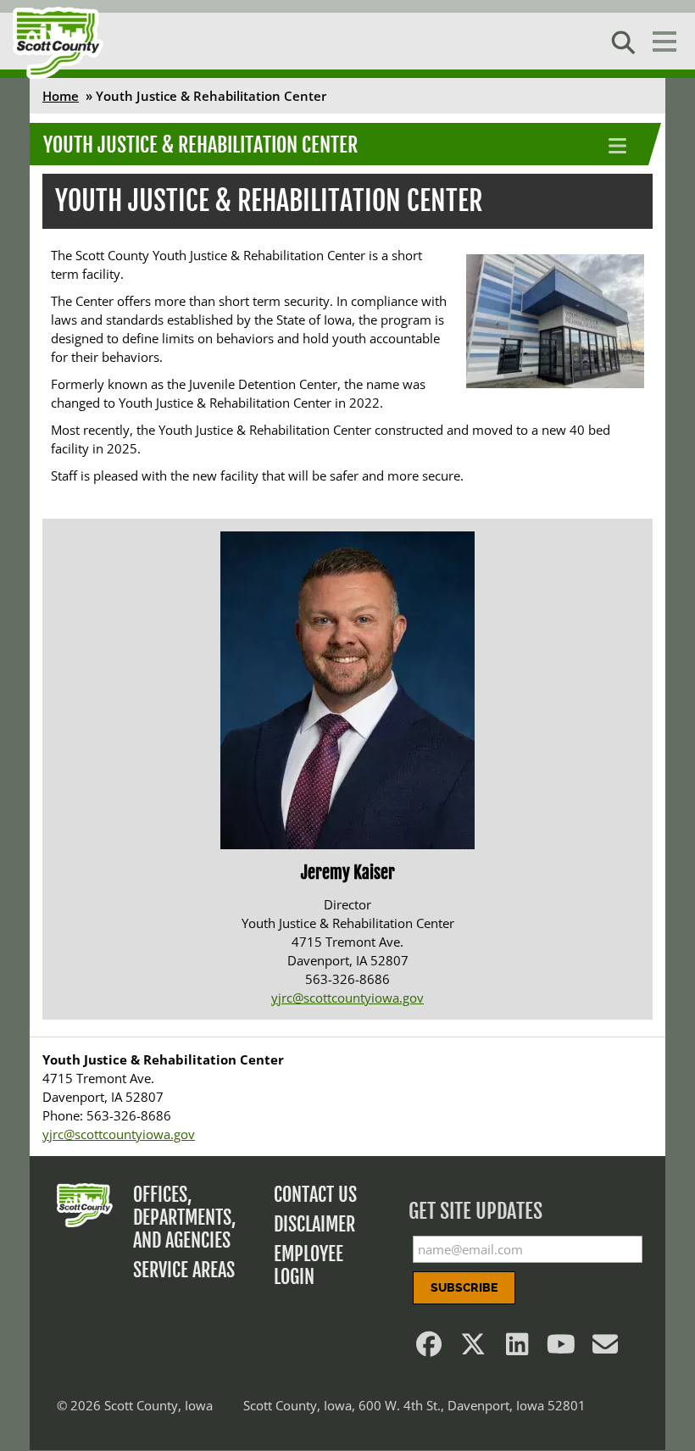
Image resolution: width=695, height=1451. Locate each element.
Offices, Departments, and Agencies (184, 1217)
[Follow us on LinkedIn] (517, 1348)
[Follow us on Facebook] (429, 1348)
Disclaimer (314, 1224)
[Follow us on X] (473, 1348)
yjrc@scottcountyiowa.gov (347, 997)
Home (60, 95)
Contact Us (315, 1194)
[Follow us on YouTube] (561, 1348)
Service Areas (184, 1270)
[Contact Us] (605, 1348)
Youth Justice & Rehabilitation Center (200, 145)
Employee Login (308, 1265)
